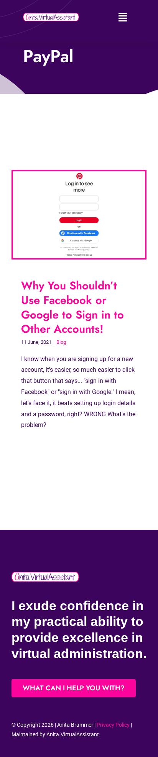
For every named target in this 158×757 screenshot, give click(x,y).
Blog (61, 342)
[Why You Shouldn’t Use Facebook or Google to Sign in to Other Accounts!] (79, 215)
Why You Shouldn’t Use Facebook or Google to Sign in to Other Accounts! (72, 307)
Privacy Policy (113, 725)
